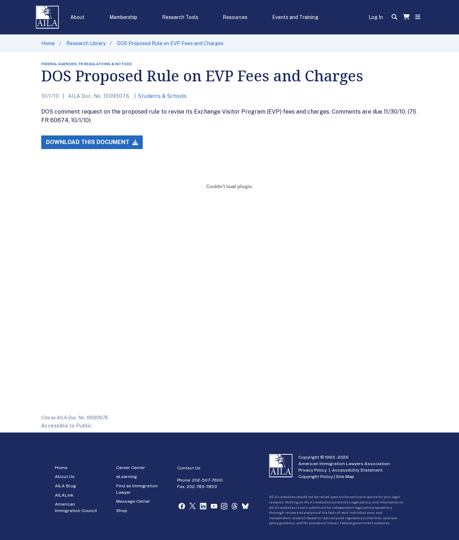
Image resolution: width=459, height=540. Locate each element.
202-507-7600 (207, 480)
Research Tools (180, 17)
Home (48, 43)
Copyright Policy (315, 476)
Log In (376, 17)
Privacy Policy (312, 470)
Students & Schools (162, 96)
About (77, 17)
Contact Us (188, 467)
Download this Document (88, 142)
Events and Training (295, 17)
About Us (65, 476)
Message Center (133, 501)
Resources (235, 17)
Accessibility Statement (357, 470)
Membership (123, 17)
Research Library (85, 43)
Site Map (345, 476)
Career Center (130, 467)
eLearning (126, 476)
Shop (121, 510)
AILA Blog (65, 485)
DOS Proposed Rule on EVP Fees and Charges (170, 43)
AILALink (64, 495)
